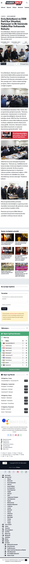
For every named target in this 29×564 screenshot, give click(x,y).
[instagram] (13, 472)
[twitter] (9, 472)
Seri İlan (7, 531)
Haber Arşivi (5, 449)
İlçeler (9, 501)
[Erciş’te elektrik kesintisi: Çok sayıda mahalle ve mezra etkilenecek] (7, 237)
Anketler (7, 537)
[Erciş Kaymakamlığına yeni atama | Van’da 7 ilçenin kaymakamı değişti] (7, 250)
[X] (11, 435)
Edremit (9, 510)
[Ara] (26, 3)
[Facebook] (8, 435)
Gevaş (9, 511)
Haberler (3, 16)
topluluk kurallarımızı (14, 313)
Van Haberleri (11, 499)
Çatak (9, 508)
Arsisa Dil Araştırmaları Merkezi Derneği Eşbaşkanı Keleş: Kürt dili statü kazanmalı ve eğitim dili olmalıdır (21, 274)
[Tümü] (27, 328)
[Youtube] (16, 435)
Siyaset (9, 7)
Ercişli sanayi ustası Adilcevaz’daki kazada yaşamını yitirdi (7, 272)
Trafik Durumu (6, 442)
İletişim (7, 541)
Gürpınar (10, 513)
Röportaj (7, 533)
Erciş (12, 456)
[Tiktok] (18, 435)
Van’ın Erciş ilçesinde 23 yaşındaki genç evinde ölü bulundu (21, 243)
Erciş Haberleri (11, 16)
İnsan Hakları (16, 454)
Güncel (3, 7)
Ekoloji (22, 454)
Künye (6, 539)
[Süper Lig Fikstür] (27, 374)
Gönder (4, 308)
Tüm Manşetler (6, 445)
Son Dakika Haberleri (7, 447)
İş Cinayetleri (11, 488)
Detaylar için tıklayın (14, 369)
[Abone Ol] (24, 64)
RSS (5, 463)
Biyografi (7, 535)
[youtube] (18, 472)
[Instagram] (13, 435)
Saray (9, 520)
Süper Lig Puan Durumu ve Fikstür (16, 550)
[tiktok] (26, 472)
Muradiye (10, 517)
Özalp (9, 519)
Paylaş (4, 63)
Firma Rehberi (9, 530)
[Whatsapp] (21, 435)
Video (6, 526)
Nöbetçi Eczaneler (7, 439)
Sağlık (9, 491)
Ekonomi (20, 7)
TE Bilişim (18, 467)
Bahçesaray (10, 502)
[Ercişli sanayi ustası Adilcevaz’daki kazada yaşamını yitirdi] (7, 266)
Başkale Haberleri (12, 504)
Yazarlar (7, 528)
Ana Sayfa (7, 475)
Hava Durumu (6, 441)
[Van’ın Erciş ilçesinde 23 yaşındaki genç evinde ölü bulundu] (21, 237)
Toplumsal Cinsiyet (6, 454)
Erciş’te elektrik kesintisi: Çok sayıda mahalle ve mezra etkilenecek (7, 243)
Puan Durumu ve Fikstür (8, 444)
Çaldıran (9, 506)
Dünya (14, 7)
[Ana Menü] (1, 2)
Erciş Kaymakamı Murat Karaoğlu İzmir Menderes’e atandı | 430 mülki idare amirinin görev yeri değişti (21, 258)
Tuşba (9, 522)
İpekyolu (9, 515)
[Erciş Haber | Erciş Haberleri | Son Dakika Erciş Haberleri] (14, 3)
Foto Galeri (8, 524)
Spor (3, 456)
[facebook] (5, 472)
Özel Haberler (11, 490)
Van (7, 456)
